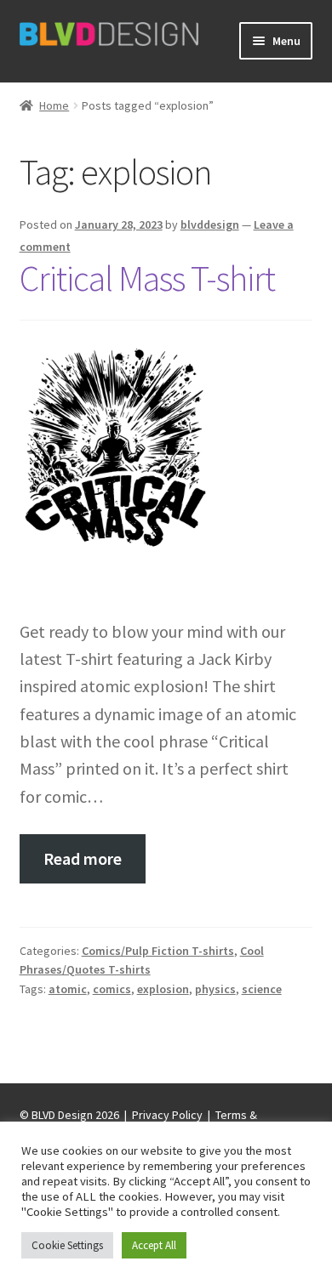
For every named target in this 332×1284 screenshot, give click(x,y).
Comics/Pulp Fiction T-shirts (158, 950)
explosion (163, 989)
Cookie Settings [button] (67, 1245)
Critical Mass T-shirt (147, 278)
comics (112, 989)
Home (54, 105)
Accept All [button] (154, 1245)
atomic (68, 989)
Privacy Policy (167, 1114)
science (262, 989)
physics (215, 989)
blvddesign (209, 224)
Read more (82, 858)
